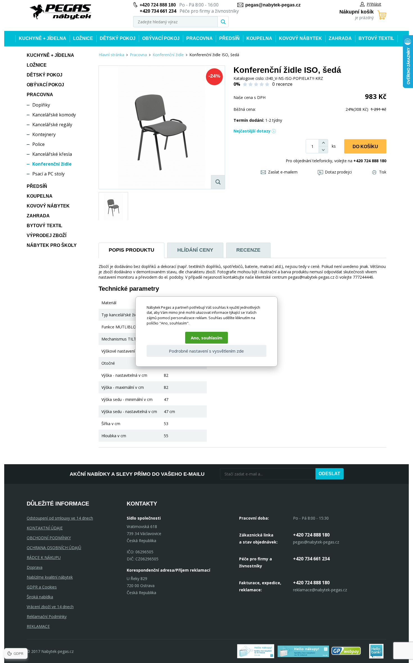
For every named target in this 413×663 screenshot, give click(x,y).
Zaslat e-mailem (283, 172)
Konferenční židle (52, 164)
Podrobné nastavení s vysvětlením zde (206, 351)
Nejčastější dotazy (252, 131)
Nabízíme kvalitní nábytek (50, 577)
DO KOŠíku (365, 146)
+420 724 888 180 (158, 5)
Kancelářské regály (52, 124)
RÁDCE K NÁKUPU (44, 557)
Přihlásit (374, 4)
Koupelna (259, 38)
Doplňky (41, 105)
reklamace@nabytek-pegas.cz (320, 589)
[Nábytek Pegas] (60, 12)
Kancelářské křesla (52, 154)
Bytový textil (376, 38)
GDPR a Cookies (42, 587)
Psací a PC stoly (48, 174)
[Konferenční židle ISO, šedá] (162, 127)
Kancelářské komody (54, 115)
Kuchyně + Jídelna (42, 38)
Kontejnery (44, 134)
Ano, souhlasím (206, 337)
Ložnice (83, 38)
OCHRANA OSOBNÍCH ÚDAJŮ (54, 547)
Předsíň (229, 38)
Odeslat (329, 473)
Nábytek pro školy (52, 245)
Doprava (34, 567)
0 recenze (282, 84)
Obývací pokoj (161, 38)
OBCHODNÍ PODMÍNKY (49, 537)
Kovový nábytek (300, 38)
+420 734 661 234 (311, 559)
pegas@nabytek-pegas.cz (273, 5)
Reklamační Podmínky (47, 616)
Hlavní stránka (111, 54)
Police (38, 144)
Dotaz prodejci (338, 172)
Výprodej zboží (46, 235)
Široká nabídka (40, 596)
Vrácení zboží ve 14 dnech (50, 606)
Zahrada (340, 38)
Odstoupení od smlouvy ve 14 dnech (60, 518)
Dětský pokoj (117, 38)
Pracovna (199, 38)
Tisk (382, 172)
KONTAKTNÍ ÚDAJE (45, 528)
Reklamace (38, 626)
